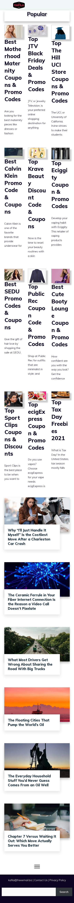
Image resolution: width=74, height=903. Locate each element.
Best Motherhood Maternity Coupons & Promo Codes (13, 83)
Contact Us (40, 880)
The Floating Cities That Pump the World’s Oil (28, 722)
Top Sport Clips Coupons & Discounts (13, 442)
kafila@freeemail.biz (20, 880)
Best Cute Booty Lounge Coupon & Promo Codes (60, 327)
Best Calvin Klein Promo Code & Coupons (13, 206)
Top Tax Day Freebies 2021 (60, 442)
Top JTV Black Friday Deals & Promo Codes (37, 83)
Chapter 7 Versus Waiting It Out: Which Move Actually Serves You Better (32, 840)
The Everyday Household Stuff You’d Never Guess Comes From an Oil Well (29, 780)
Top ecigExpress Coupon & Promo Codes (37, 442)
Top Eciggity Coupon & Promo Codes (60, 206)
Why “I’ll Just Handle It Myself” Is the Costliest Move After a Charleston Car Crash (29, 537)
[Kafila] (20, 5)
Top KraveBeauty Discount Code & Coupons (37, 206)
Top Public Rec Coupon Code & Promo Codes (37, 327)
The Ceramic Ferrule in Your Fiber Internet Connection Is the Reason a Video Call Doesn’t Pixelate (31, 602)
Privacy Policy (57, 880)
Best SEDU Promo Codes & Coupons (13, 327)
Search (64, 892)
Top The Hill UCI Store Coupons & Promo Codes (60, 83)
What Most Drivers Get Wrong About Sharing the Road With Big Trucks (30, 664)
